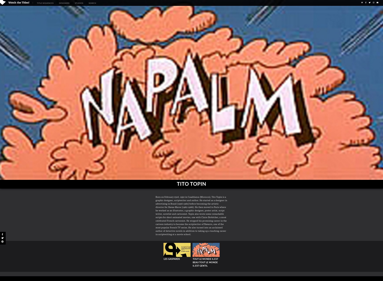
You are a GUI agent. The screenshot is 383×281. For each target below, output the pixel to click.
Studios (79, 3)
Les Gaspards (172, 259)
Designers (64, 3)
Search (92, 3)
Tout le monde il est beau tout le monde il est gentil (205, 262)
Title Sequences (45, 3)
